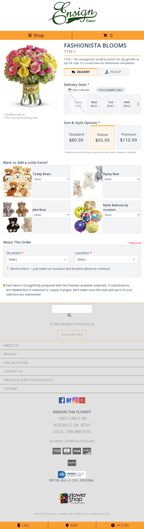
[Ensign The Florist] (72, 25)
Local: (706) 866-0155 (72, 431)
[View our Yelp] (82, 402)
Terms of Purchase (73, 513)
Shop (38, 35)
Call (25, 525)
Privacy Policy (45, 513)
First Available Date (110, 90)
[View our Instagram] (75, 402)
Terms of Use (100, 513)
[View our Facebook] (62, 402)
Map (73, 525)
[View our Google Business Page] (69, 402)
